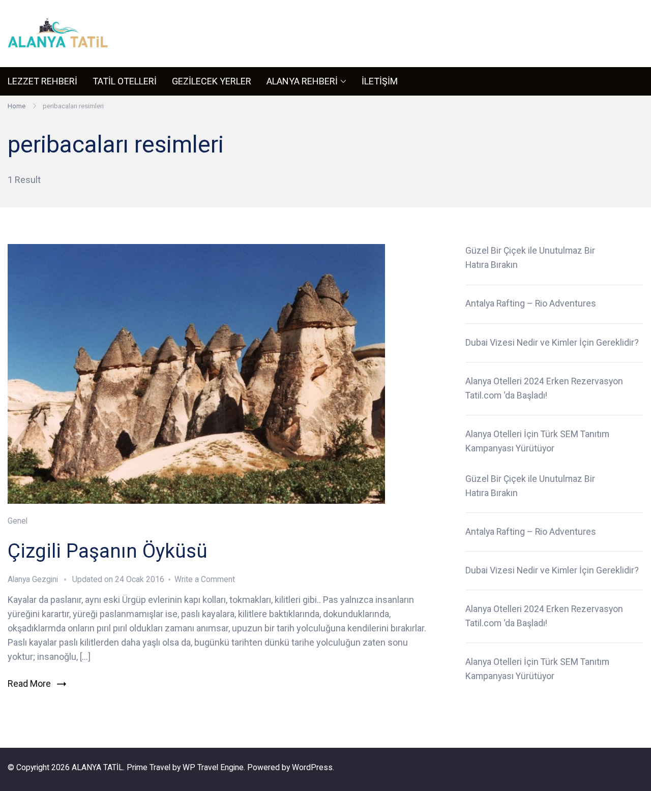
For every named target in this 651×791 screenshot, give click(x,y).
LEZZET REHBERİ (42, 81)
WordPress (312, 767)
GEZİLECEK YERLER (211, 81)
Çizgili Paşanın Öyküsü (108, 550)
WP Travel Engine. (214, 767)
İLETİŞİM (380, 81)
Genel (17, 521)
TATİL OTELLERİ (125, 81)
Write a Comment (204, 579)
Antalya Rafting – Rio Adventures (530, 303)
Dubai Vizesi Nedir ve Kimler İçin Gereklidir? (552, 343)
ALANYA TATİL (97, 767)
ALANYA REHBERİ (302, 81)
